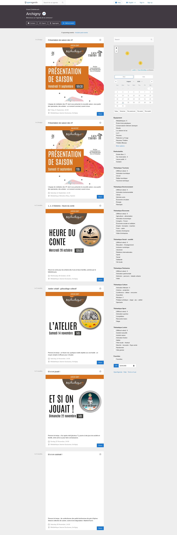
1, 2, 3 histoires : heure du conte (61, 206)
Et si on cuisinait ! (55, 454)
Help (119, 2)
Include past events (81, 32)
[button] (140, 63)
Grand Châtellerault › (33, 9)
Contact (32, 23)
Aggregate (55, 23)
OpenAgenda (118, 372)
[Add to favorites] (100, 40)
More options (120, 146)
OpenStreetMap (142, 70)
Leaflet (134, 70)
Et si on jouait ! (54, 372)
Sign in (142, 2)
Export (44, 23)
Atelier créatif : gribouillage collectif (62, 289)
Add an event (69, 23)
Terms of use (132, 372)
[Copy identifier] (133, 366)
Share (100, 114)
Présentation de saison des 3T (60, 40)
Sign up (150, 2)
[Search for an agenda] (62, 2)
